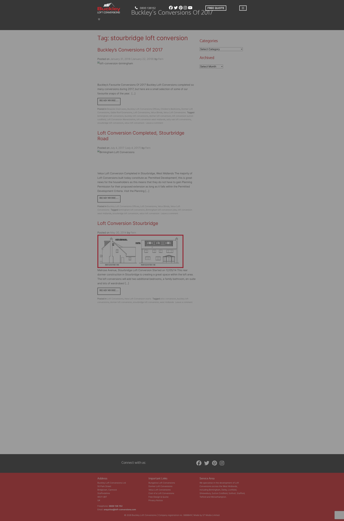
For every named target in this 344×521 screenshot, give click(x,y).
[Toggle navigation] (243, 8)
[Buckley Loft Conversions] (108, 8)
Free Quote (215, 8)
